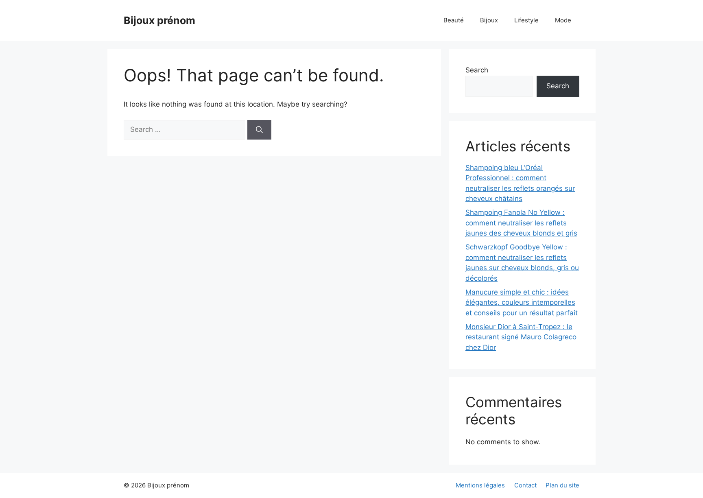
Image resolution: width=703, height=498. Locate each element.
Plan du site (562, 485)
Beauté (453, 20)
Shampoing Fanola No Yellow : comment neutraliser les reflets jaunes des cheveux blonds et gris (521, 222)
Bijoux (489, 20)
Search (476, 70)
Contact (525, 485)
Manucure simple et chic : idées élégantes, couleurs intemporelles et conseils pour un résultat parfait (521, 302)
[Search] (259, 130)
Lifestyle (526, 20)
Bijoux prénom (159, 20)
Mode (563, 20)
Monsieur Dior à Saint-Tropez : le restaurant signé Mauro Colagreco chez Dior (520, 337)
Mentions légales (480, 485)
